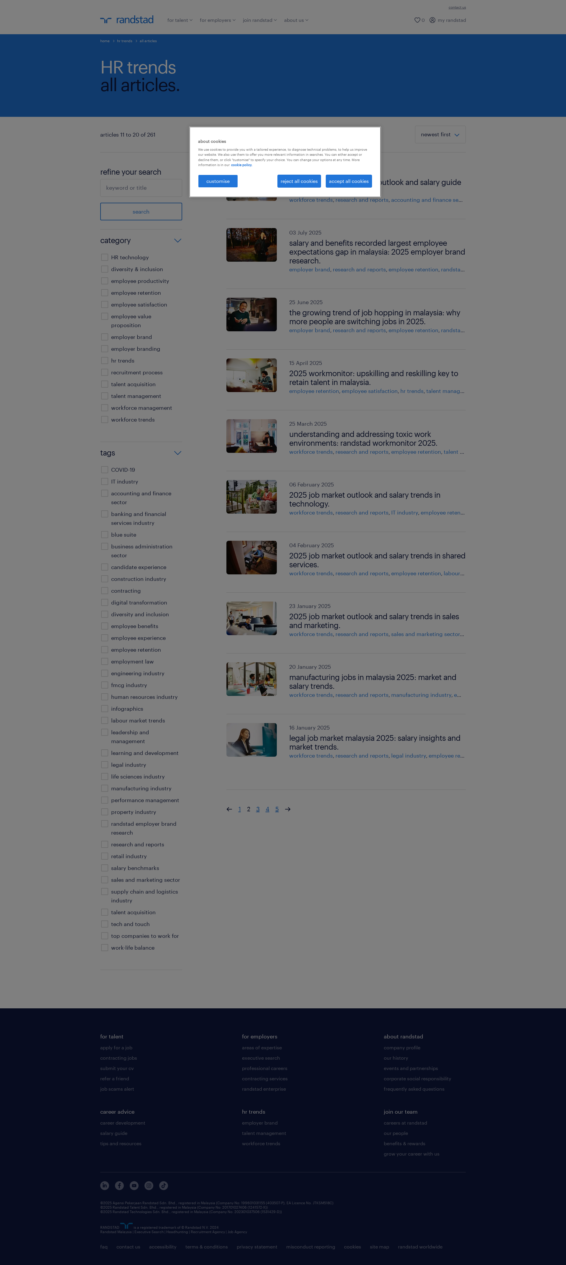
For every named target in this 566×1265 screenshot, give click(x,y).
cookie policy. (241, 165)
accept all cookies (349, 181)
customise (218, 181)
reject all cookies (299, 181)
